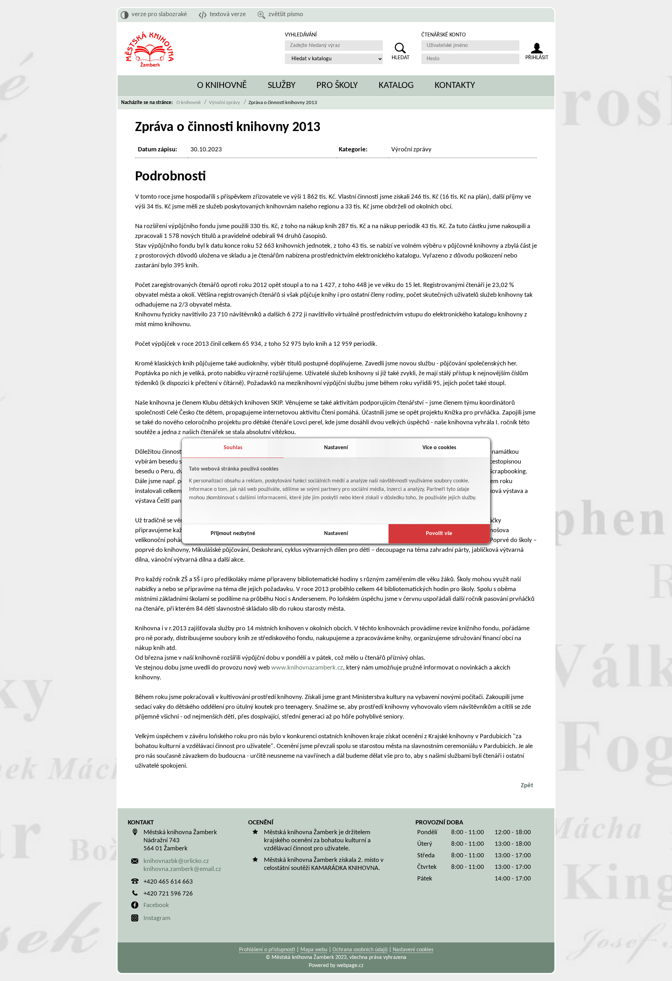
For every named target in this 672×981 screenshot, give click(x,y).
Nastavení (336, 448)
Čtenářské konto (443, 35)
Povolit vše (439, 533)
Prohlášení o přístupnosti (267, 950)
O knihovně (188, 102)
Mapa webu (313, 950)
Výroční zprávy (224, 102)
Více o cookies (439, 448)
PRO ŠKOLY (337, 85)
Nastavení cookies (413, 950)
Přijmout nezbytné (233, 533)
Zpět (527, 785)
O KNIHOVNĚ (222, 85)
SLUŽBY (281, 85)
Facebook (156, 905)
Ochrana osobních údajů (359, 950)
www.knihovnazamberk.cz (307, 668)
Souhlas (233, 448)
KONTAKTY (455, 85)
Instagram (157, 918)
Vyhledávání (301, 35)
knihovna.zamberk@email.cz (182, 869)
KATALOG (396, 85)
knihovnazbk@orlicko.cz (176, 861)
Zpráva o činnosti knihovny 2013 (282, 102)
